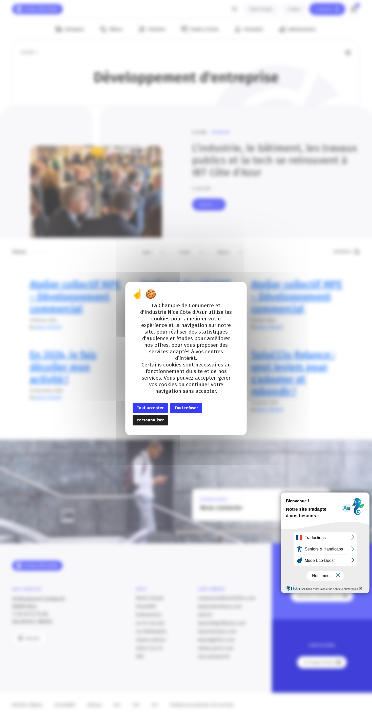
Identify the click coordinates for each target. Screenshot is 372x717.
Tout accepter (150, 407)
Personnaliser (150, 420)
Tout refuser (186, 407)
